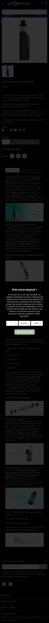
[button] (12, 323)
